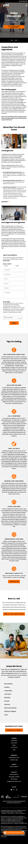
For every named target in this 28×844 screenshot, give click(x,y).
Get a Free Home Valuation (14, 26)
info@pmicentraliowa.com (14, 781)
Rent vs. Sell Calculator (14, 614)
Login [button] (14, 749)
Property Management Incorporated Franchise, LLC (16, 801)
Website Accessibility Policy (20, 823)
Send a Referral (14, 766)
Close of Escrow (16, 40)
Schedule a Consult (14, 730)
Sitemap (4, 813)
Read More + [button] (14, 202)
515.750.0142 (24, 1)
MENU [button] (26, 5)
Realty (14, 745)
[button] (11, 790)
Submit (14, 323)
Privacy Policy (11, 813)
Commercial (14, 747)
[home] (6, 5)
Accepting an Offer (12, 40)
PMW (21, 811)
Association (14, 743)
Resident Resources (14, 757)
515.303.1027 (23, 118)
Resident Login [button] (14, 760)
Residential (14, 740)
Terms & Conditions (20, 813)
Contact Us (14, 581)
